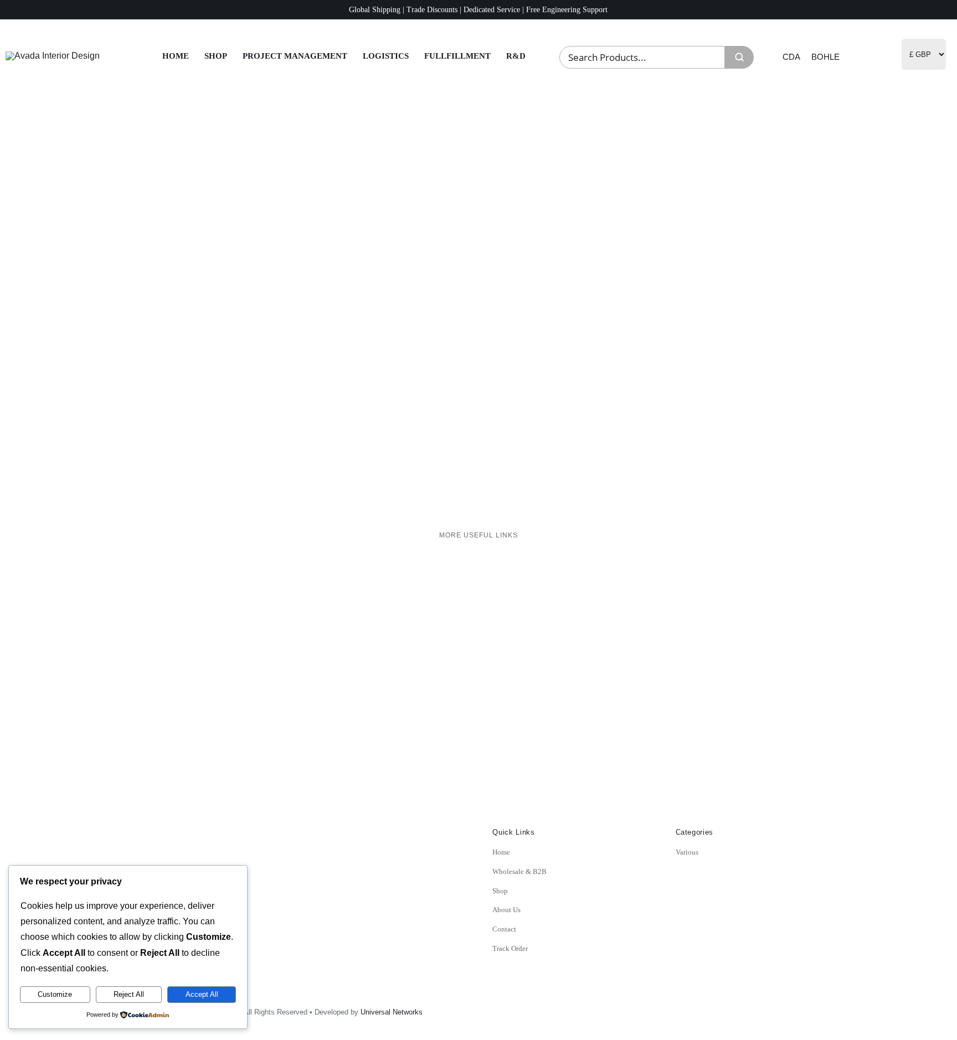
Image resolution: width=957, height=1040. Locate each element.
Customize (55, 994)
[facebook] (772, 1008)
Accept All (202, 994)
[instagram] (747, 1008)
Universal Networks (392, 1012)
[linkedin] (796, 1008)
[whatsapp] (820, 1008)
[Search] (739, 57)
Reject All (129, 994)
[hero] (53, 55)
